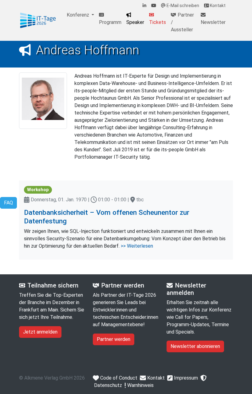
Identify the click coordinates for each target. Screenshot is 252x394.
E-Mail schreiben (182, 5)
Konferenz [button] (78, 15)
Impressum (185, 378)
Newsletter (213, 22)
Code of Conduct (118, 378)
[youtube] (154, 5)
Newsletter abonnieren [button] (195, 346)
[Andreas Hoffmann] (38, 20)
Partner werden (113, 339)
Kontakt (217, 5)
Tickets (157, 22)
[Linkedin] (144, 5)
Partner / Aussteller (182, 22)
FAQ (8, 203)
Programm (110, 22)
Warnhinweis (140, 385)
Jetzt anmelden (40, 332)
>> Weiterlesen (137, 246)
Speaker (135, 22)
